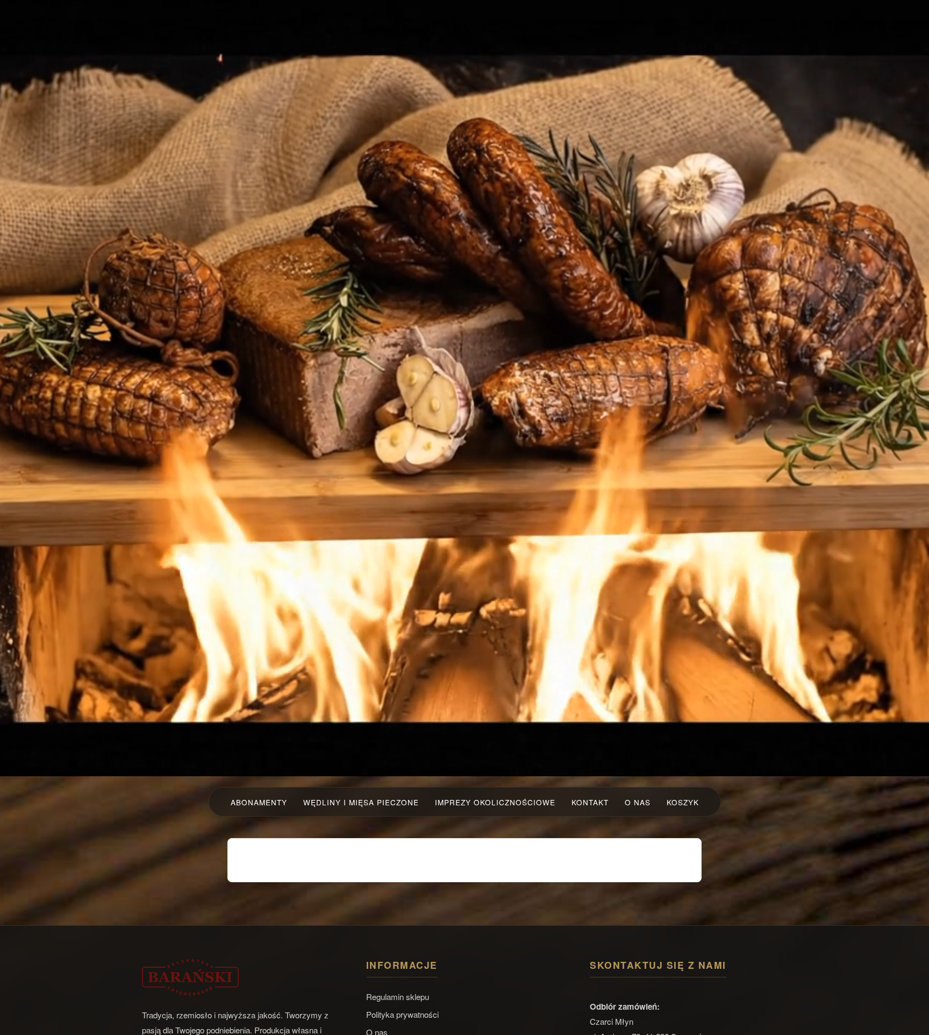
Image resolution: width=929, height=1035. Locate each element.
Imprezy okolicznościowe (495, 802)
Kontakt (590, 802)
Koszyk (683, 802)
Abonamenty (259, 802)
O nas (638, 802)
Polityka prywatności (402, 1014)
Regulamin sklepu (397, 996)
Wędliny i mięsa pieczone (361, 802)
